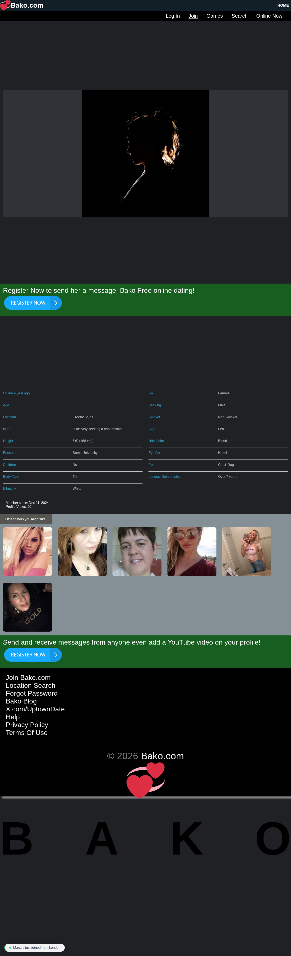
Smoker (154, 417)
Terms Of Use (27, 732)
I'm (150, 393)
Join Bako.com (28, 677)
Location (9, 417)
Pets (151, 465)
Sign (152, 429)
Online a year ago (16, 393)
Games (214, 16)
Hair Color (156, 441)
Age (6, 405)
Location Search (30, 685)
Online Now (269, 16)
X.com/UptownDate (35, 709)
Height (8, 441)
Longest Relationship (164, 476)
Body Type (11, 476)
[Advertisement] (145, 51)
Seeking (154, 405)
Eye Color (156, 453)
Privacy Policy (27, 725)
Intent (7, 429)
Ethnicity (9, 488)
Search (240, 16)
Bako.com (162, 756)
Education (10, 453)
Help (13, 717)
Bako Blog (21, 701)
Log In (173, 16)
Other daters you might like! (25, 519)
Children (9, 465)
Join (193, 16)
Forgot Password (32, 693)
